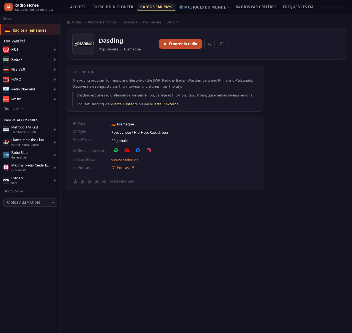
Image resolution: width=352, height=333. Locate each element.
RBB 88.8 (18, 69)
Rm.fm (16, 99)
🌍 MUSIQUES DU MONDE (204, 7)
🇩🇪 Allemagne (122, 124)
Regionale (130, 22)
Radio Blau (19, 152)
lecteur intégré (126, 103)
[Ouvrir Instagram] (148, 150)
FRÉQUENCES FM (298, 6)
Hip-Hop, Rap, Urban (151, 132)
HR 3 (14, 49)
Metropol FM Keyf (24, 127)
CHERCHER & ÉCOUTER (113, 6)
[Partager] (209, 44)
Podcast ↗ (125, 167)
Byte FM (17, 178)
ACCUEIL (78, 6)
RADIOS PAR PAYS (156, 6)
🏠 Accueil (74, 22)
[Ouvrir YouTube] (126, 150)
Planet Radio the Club (27, 140)
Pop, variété (152, 22)
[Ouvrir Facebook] (137, 150)
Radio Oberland (23, 89)
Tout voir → (13, 108)
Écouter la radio (183, 43)
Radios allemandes (29, 30)
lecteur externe (166, 103)
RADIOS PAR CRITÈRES (256, 6)
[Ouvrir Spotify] (115, 150)
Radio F (16, 59)
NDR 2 (16, 79)
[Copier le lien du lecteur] (222, 44)
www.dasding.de (124, 159)
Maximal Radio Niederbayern (31, 165)
